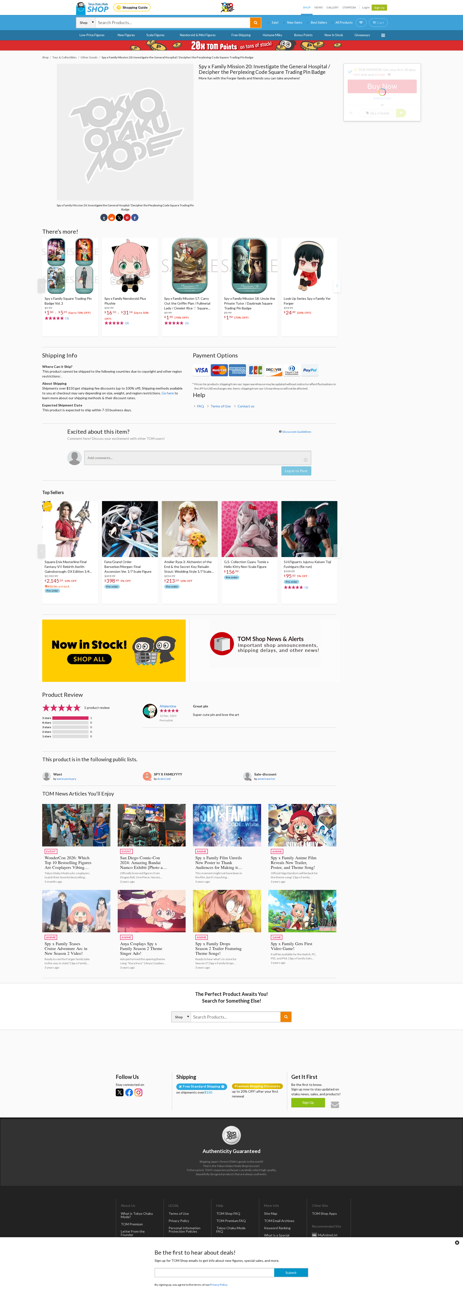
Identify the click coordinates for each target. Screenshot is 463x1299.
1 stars (46, 736)
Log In (366, 7)
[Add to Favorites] (92, 242)
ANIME (201, 851)
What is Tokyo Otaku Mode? (137, 1215)
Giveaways (362, 35)
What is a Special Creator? (276, 1237)
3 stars (46, 727)
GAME (276, 937)
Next (337, 285)
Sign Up (379, 7)
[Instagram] (138, 1092)
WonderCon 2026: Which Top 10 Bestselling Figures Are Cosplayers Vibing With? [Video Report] (68, 865)
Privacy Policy (179, 1221)
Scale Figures (155, 35)
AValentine (168, 706)
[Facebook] (129, 1092)
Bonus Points (303, 35)
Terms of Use (221, 406)
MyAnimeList (328, 1235)
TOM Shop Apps (324, 1213)
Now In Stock (334, 35)
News (318, 7)
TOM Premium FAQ (231, 1221)
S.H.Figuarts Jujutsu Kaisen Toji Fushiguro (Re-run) (307, 564)
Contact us (246, 406)
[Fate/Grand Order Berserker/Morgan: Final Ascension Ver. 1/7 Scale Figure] (130, 529)
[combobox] (173, 23)
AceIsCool (163, 779)
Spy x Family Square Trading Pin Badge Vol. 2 (68, 300)
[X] (119, 1092)
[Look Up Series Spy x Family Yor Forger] (309, 266)
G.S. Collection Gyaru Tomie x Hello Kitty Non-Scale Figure (246, 564)
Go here (168, 393)
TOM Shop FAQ (228, 1213)
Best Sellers (319, 22)
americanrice (266, 779)
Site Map (270, 1213)
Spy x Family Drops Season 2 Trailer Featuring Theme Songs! (218, 948)
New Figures (126, 35)
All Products (344, 22)
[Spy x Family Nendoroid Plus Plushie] (130, 266)
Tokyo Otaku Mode (228, 7)
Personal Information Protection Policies (184, 1229)
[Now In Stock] (114, 651)
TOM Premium (132, 1224)
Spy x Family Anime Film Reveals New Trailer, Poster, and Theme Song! (293, 862)
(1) (67, 318)
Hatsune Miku (272, 35)
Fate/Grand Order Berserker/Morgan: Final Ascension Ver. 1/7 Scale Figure (127, 566)
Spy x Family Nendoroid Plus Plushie (125, 300)
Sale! (275, 22)
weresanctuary (66, 779)
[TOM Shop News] (264, 644)
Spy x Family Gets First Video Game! (291, 946)
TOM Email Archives (279, 1221)
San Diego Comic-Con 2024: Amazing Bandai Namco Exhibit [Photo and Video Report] (143, 865)
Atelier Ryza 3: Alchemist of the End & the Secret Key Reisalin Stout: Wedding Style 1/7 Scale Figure (188, 567)
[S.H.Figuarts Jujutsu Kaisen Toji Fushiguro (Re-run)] (309, 529)
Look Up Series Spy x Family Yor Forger (307, 300)
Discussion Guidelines (296, 431)
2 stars (46, 731)
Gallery (333, 7)
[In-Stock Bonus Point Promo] (231, 45)
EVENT (51, 851)
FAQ (200, 406)
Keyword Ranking (277, 1228)
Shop (307, 7)
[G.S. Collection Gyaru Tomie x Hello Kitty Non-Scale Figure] (250, 529)
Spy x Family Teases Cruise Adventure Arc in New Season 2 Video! (66, 948)
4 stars (46, 722)
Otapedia (349, 7)
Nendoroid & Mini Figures (198, 35)
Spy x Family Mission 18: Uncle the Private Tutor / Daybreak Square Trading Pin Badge (249, 303)
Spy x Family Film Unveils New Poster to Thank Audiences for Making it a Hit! (218, 865)
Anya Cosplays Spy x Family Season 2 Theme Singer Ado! (141, 948)
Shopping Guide (135, 7)
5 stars (46, 718)
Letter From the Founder (133, 1233)
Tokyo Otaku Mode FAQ (230, 1229)
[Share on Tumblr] (104, 217)
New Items (294, 22)
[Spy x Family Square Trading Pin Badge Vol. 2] (70, 266)
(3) (127, 323)
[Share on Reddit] (111, 217)
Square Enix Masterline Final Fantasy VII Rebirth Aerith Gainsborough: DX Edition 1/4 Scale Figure (67, 567)
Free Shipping (241, 35)
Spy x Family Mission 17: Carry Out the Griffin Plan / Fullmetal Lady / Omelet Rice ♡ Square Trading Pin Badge (187, 303)
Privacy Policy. (219, 1284)
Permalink (166, 720)
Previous (41, 285)
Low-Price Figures (92, 35)
